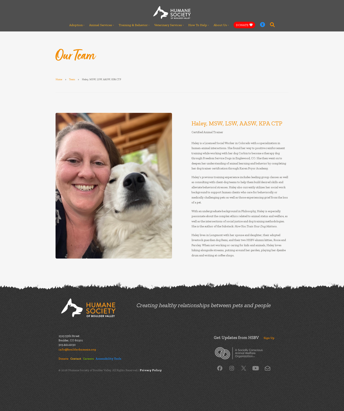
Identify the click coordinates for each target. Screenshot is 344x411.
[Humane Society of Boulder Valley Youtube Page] (255, 368)
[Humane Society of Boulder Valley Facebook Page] (219, 368)
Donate (63, 358)
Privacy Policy (151, 370)
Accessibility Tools (108, 358)
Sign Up (269, 338)
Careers (88, 358)
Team (72, 79)
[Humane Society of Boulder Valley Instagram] (231, 368)
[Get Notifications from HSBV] (267, 368)
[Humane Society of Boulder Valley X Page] (243, 368)
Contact (75, 358)
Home (59, 79)
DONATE (242, 25)
